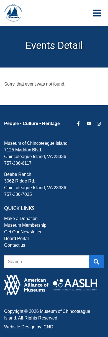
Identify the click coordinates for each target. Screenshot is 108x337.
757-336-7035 (18, 194)
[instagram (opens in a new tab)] (98, 123)
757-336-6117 (18, 163)
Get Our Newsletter (23, 231)
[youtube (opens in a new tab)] (88, 123)
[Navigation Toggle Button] (97, 13)
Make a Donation (21, 218)
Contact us (14, 245)
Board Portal (16, 238)
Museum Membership (25, 225)
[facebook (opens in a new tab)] (78, 123)
